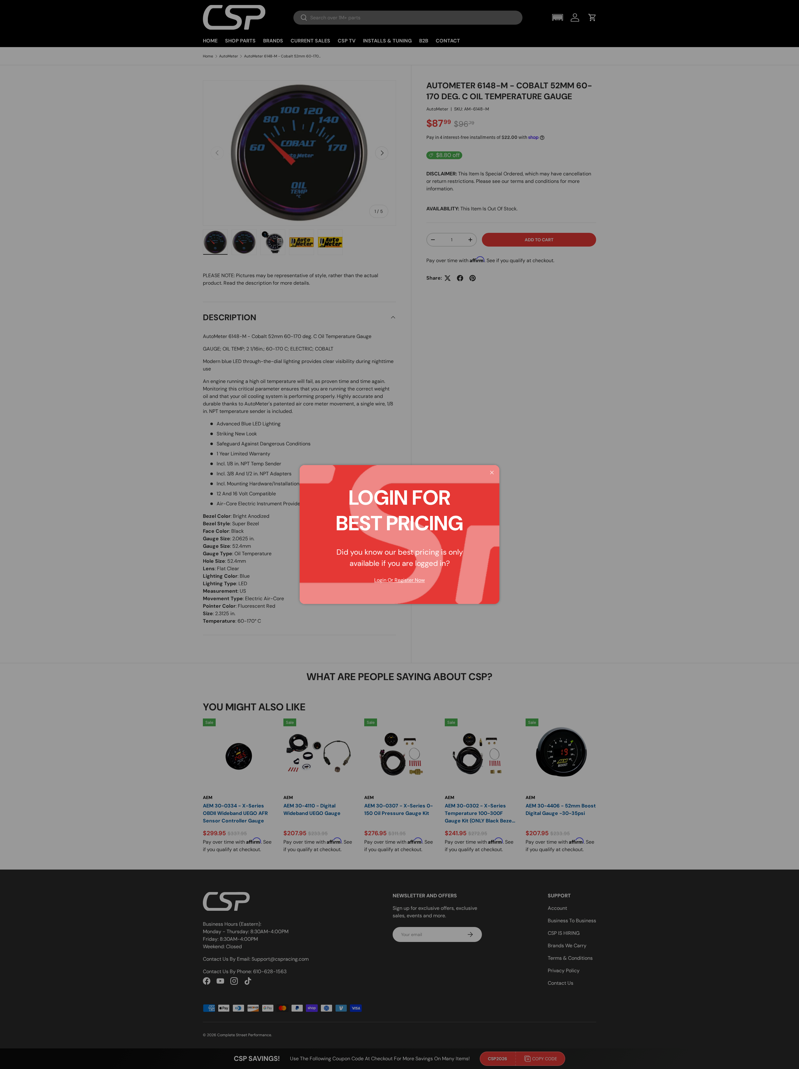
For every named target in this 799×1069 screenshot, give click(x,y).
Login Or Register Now (399, 580)
